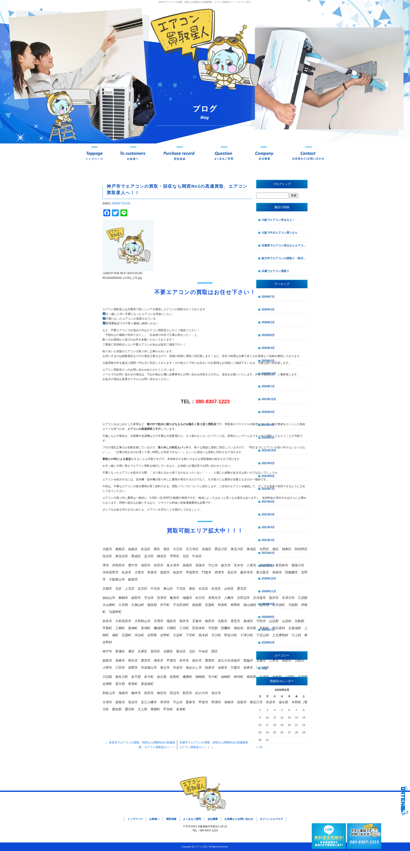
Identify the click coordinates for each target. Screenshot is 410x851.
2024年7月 (268, 386)
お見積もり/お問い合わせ (308, 155)
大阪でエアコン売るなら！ (278, 219)
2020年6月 (268, 642)
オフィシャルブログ (271, 818)
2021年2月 (268, 552)
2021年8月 (268, 476)
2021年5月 (268, 514)
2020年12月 (269, 578)
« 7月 (259, 747)
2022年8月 (268, 424)
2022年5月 (268, 437)
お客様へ (133, 155)
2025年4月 (268, 347)
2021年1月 (268, 565)
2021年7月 (268, 488)
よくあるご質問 (224, 155)
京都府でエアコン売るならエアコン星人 (285, 245)
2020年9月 (268, 604)
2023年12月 (269, 399)
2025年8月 (268, 335)
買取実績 (180, 155)
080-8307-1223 (213, 401)
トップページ (94, 155)
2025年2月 (268, 360)
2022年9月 (268, 412)
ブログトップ (282, 184)
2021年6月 (268, 501)
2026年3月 (268, 309)
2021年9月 (268, 463)
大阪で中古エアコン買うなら (280, 232)
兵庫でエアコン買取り (275, 271)
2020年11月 (269, 591)
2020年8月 (268, 617)
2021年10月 (269, 450)
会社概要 (263, 155)
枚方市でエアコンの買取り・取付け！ (285, 258)
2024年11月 (269, 373)
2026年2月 (268, 322)
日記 (264, 668)
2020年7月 (268, 629)
